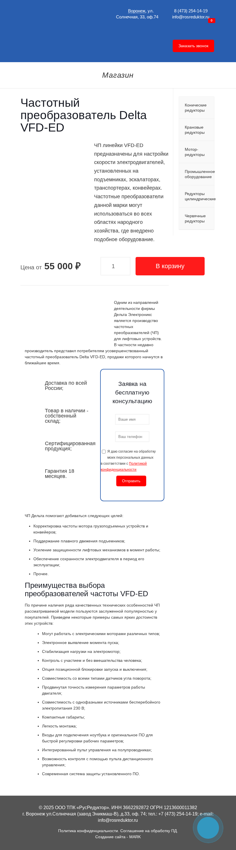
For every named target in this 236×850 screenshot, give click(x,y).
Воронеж (136, 11)
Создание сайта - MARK (118, 836)
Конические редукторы (196, 108)
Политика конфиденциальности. (88, 830)
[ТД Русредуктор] (64, 23)
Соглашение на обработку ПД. (149, 830)
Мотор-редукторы (195, 152)
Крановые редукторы (195, 130)
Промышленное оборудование (199, 174)
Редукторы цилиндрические (199, 196)
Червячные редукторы (195, 218)
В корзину (170, 266)
